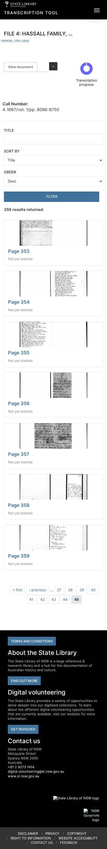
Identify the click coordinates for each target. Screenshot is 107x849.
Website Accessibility (78, 838)
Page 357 (18, 454)
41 (31, 599)
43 (53, 599)
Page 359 (19, 556)
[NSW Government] (91, 815)
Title (9, 130)
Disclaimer (28, 833)
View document (22, 67)
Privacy (52, 833)
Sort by (12, 151)
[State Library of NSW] (73, 798)
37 (59, 590)
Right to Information (31, 838)
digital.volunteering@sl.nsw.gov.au (36, 771)
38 (70, 590)
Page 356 (19, 403)
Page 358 (19, 505)
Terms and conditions (32, 641)
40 (93, 590)
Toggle (53, 66)
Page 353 (19, 251)
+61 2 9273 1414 (21, 767)
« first (17, 590)
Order (10, 172)
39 (81, 590)
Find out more (24, 681)
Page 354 (19, 302)
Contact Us (42, 842)
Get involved (23, 729)
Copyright (76, 833)
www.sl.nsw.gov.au (23, 776)
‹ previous (37, 590)
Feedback (68, 842)
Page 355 (18, 352)
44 (65, 599)
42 (42, 599)
